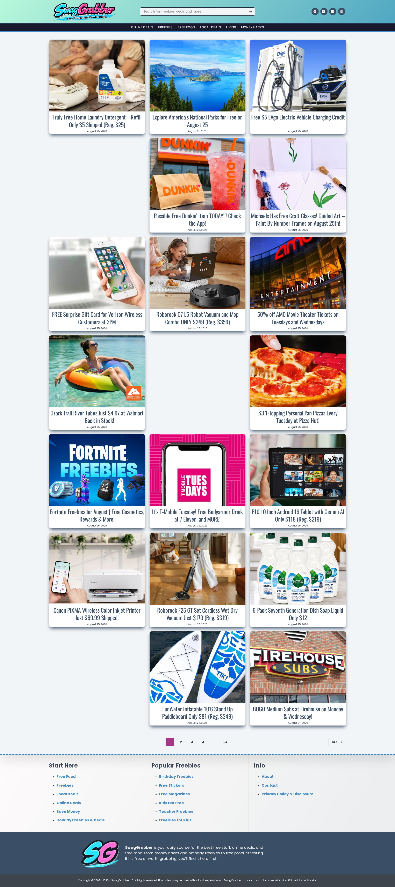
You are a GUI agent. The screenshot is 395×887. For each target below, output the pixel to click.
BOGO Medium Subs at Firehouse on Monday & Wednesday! (298, 712)
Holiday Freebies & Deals (81, 820)
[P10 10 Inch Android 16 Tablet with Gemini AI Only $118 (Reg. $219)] (298, 470)
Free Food (186, 27)
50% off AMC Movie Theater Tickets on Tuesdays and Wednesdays (297, 318)
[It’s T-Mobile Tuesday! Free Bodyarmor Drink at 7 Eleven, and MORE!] (197, 470)
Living (231, 27)
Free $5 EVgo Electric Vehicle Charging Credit (298, 117)
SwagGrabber (139, 847)
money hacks (167, 852)
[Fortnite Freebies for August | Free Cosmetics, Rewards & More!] (97, 470)
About (268, 776)
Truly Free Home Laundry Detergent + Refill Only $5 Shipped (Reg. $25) (97, 121)
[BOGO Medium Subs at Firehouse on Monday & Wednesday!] (298, 667)
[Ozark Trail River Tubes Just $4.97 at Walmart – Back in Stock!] (97, 371)
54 (225, 742)
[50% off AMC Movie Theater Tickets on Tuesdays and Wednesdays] (298, 273)
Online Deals (142, 27)
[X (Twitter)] (324, 11)
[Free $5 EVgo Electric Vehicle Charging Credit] (298, 76)
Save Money (68, 811)
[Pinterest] (341, 11)
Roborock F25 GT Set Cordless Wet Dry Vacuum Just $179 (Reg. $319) (197, 614)
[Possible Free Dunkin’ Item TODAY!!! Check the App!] (197, 174)
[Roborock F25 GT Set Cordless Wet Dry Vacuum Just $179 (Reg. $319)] (197, 569)
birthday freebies (204, 852)
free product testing (244, 852)
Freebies (165, 27)
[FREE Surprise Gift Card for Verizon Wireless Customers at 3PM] (97, 273)
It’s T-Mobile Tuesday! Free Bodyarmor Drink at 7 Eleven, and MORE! (197, 515)
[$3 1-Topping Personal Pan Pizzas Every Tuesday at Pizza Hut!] (298, 371)
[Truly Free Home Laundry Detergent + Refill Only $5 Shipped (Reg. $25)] (97, 76)
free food (133, 852)
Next (335, 742)
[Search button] (251, 11)
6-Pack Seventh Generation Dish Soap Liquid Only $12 (298, 614)
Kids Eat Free (171, 802)
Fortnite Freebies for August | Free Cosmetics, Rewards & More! (97, 515)
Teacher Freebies (176, 811)
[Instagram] (332, 11)
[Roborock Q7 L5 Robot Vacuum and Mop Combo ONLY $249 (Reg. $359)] (197, 273)
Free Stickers (171, 785)
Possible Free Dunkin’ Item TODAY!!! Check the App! (197, 219)
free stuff (221, 847)
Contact (270, 785)
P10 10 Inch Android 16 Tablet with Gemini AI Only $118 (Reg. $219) (298, 515)
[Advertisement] (97, 165)
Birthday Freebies (176, 776)
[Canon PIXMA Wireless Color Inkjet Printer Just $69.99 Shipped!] (97, 569)
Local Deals (210, 27)
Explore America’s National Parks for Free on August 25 (197, 121)
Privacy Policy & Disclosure (288, 794)
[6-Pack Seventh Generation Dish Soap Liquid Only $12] (298, 569)
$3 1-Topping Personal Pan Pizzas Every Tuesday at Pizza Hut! (298, 416)
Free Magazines (174, 794)
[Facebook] (315, 11)
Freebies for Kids (175, 820)
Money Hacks (252, 27)
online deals (243, 847)
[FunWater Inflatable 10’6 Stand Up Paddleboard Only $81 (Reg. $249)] (197, 667)
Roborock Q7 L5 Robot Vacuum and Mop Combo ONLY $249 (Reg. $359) (197, 318)
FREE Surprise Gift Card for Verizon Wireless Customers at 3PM (97, 318)
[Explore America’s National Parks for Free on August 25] (197, 76)
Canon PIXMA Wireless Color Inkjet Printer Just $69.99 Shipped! (97, 614)
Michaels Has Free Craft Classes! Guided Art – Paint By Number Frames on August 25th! (298, 219)
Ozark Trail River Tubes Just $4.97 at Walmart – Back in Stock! (97, 416)
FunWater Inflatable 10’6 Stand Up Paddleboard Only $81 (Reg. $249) (197, 712)
